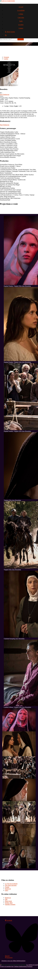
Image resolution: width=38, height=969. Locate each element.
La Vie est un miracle (11, 883)
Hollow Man (9, 903)
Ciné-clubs (21, 17)
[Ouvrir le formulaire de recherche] (21, 36)
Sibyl (6, 890)
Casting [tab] (6, 59)
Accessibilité (21, 10)
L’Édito (21, 14)
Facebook (9, 920)
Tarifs (21, 21)
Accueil (21, 7)
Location (20, 24)
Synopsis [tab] (6, 57)
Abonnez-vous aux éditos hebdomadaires (13, 961)
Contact (21, 28)
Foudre (7, 887)
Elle (6, 899)
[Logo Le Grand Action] (7, 1)
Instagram (9, 957)
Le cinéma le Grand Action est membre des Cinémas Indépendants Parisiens (19, 965)
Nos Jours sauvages (11, 885)
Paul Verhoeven (4, 94)
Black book (8, 901)
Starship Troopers (10, 904)
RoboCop (8, 889)
